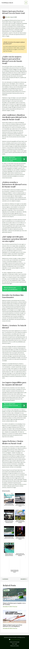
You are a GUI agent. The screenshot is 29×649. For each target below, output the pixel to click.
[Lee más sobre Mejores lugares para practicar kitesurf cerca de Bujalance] (14, 616)
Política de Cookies (14, 645)
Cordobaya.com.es (7, 2)
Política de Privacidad (14, 642)
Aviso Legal (14, 643)
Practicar (15, 606)
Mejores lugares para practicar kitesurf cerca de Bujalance (12, 625)
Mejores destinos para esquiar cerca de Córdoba (14, 603)
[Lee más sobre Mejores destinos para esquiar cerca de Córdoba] (14, 594)
